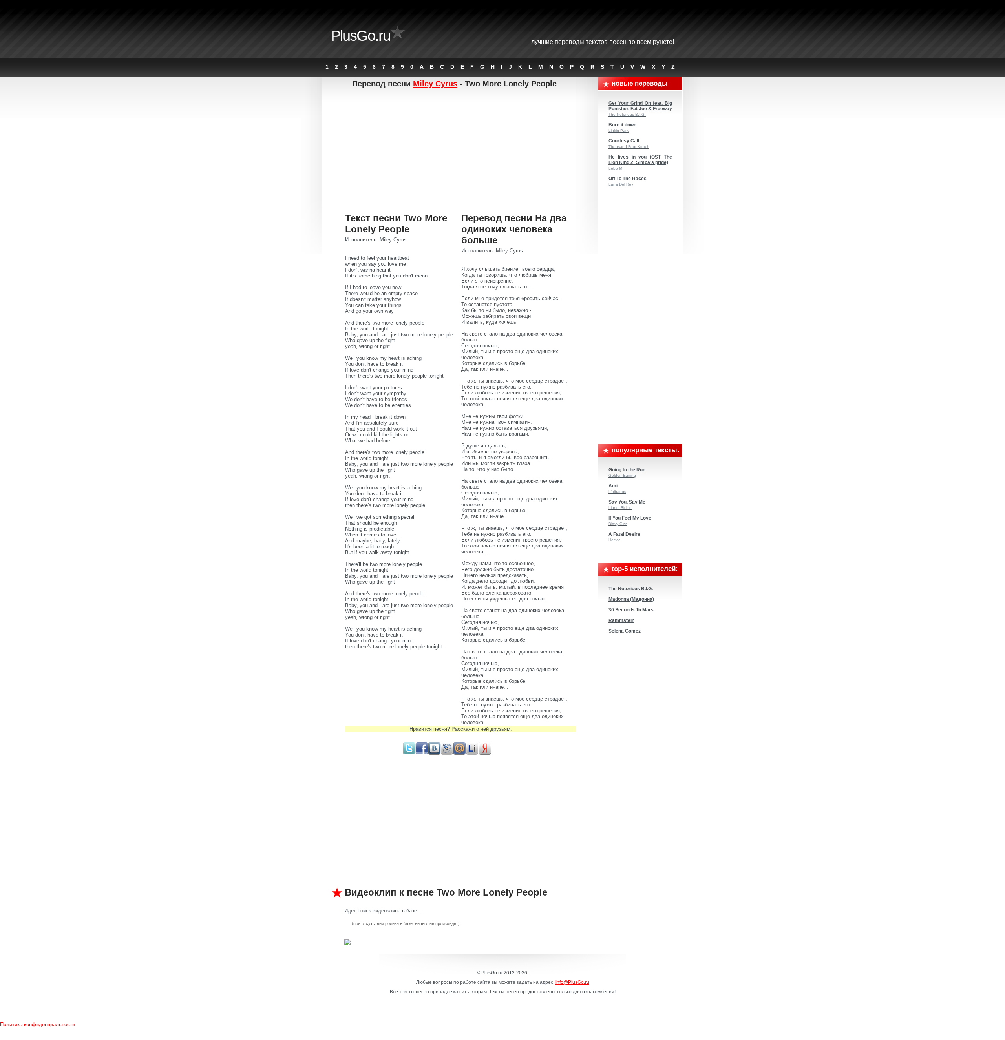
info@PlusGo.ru (572, 982)
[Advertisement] (460, 151)
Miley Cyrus (435, 83)
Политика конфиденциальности (37, 1024)
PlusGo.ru (360, 35)
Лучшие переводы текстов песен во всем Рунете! (602, 41)
